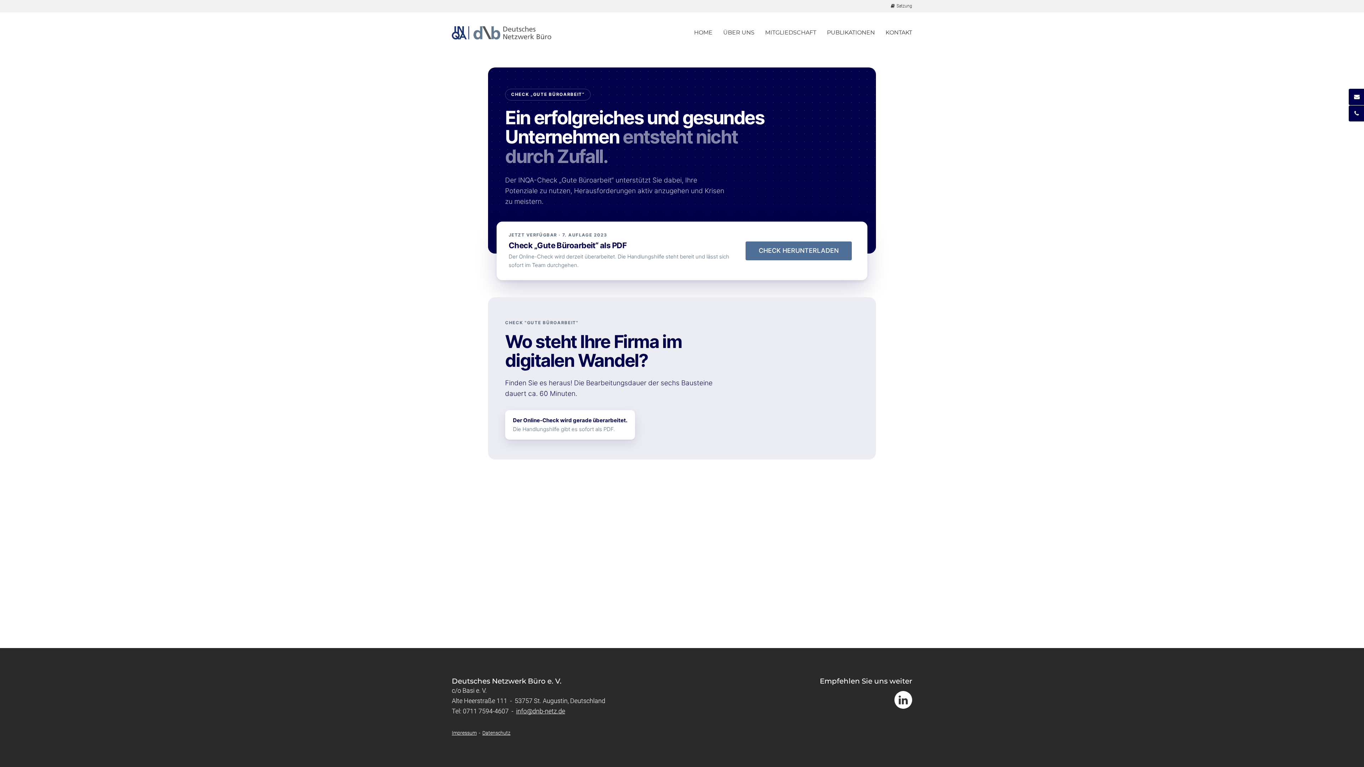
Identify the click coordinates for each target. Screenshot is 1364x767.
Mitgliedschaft (790, 32)
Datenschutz (496, 733)
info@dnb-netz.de (540, 711)
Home (703, 32)
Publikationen (851, 32)
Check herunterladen (799, 250)
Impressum (464, 733)
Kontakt (899, 32)
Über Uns (738, 32)
